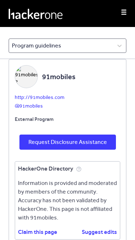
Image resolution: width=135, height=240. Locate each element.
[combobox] (12, 45)
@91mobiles (29, 106)
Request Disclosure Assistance (67, 142)
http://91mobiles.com (39, 97)
